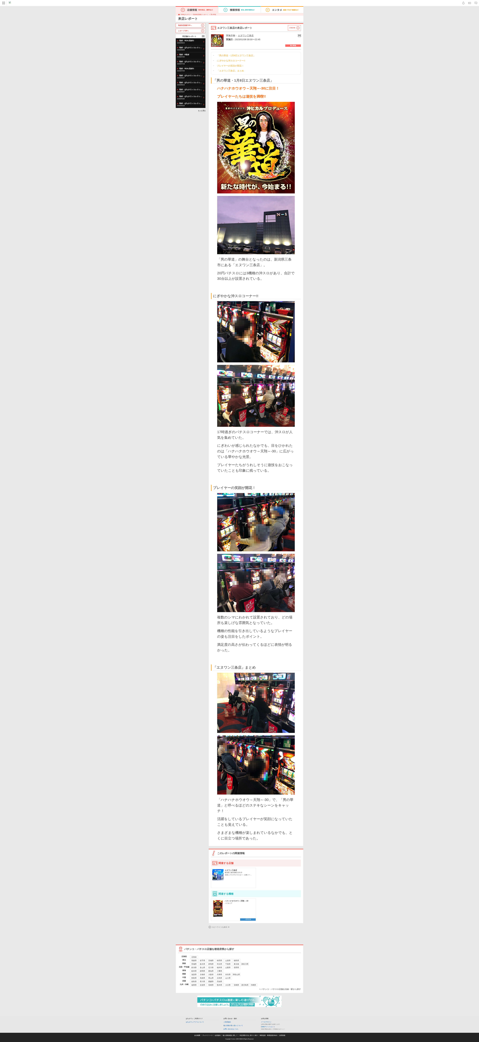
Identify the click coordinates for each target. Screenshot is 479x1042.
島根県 (202, 978)
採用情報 (282, 1035)
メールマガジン (266, 1022)
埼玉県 (219, 964)
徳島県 (194, 981)
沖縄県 (253, 985)
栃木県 (202, 964)
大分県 (228, 985)
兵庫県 (219, 974)
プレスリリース (207, 1035)
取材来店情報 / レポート (200, 14)
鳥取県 (194, 978)
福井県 (219, 967)
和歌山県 (236, 974)
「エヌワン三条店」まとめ (230, 71)
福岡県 (194, 985)
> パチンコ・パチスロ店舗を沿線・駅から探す (280, 989)
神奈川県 (244, 964)
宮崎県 (236, 985)
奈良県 (228, 974)
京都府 (202, 974)
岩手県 (202, 961)
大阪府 (211, 974)
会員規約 (218, 1035)
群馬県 (211, 964)
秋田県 (219, 961)
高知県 (219, 981)
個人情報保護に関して (230, 1035)
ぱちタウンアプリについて (195, 1022)
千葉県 (228, 964)
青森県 (194, 961)
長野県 (236, 967)
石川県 (211, 967)
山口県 (228, 978)
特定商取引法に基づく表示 (249, 1035)
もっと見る (202, 110)
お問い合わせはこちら (230, 1029)
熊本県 (219, 985)
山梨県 (228, 967)
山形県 (228, 961)
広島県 (219, 978)
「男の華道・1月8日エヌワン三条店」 (236, 55)
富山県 (202, 967)
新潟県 (194, 967)
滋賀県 (194, 974)
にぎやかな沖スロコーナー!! (231, 60)
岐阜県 (194, 971)
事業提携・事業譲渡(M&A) (268, 1035)
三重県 (219, 971)
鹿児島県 (244, 985)
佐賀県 (202, 985)
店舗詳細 (292, 28)
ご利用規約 (227, 1022)
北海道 (194, 957)
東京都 (236, 964)
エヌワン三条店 (246, 35)
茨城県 (194, 964)
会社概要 (197, 1035)
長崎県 (211, 985)
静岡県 (202, 971)
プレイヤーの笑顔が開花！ (230, 66)
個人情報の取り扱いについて (233, 1025)
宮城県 (211, 961)
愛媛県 (211, 981)
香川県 (202, 981)
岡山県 (211, 978)
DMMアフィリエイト (268, 1027)
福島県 (236, 961)
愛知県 (211, 971)
